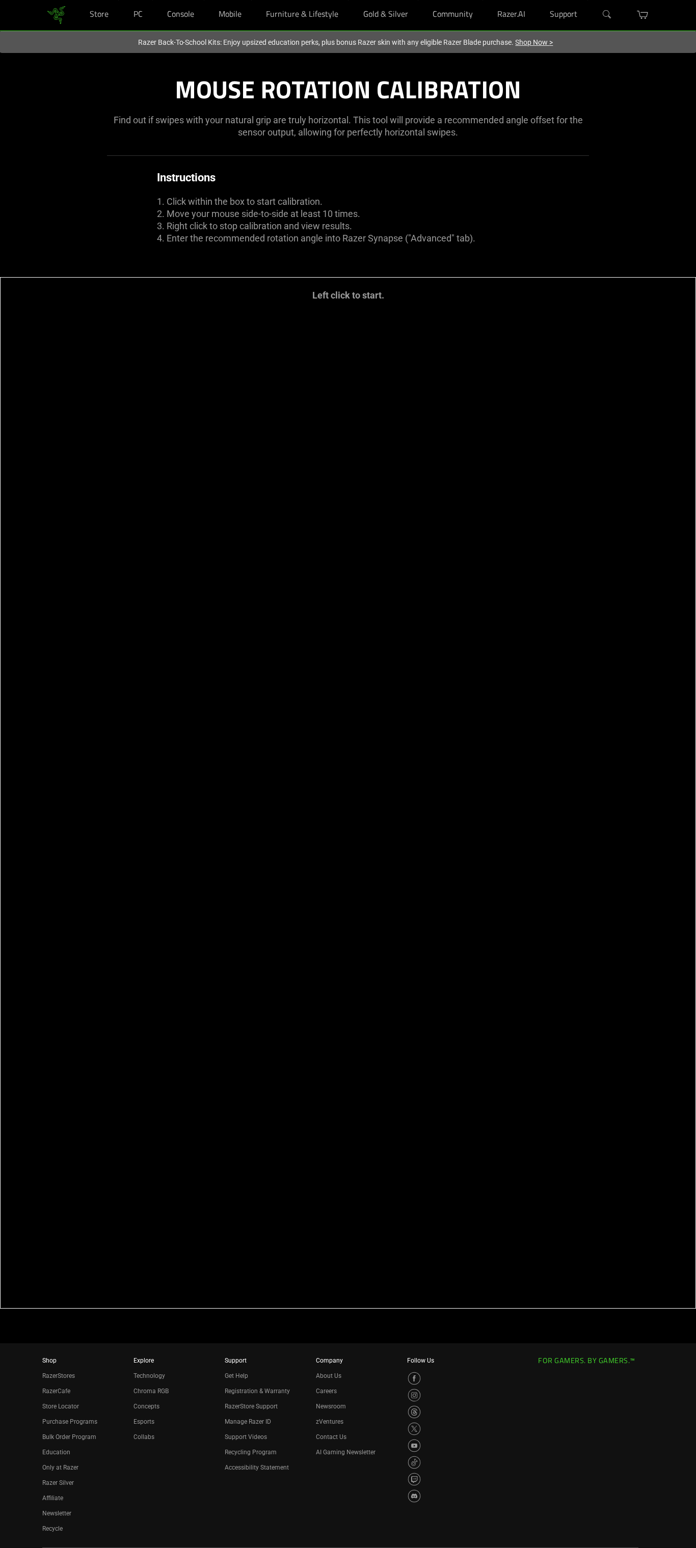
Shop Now (534, 42)
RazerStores (58, 1375)
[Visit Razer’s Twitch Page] (414, 1479)
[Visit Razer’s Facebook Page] (414, 1378)
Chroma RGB (151, 1391)
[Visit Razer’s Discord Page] (414, 1496)
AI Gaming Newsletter (346, 1452)
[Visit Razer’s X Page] (414, 1429)
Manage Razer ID (248, 1421)
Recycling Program (251, 1452)
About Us (328, 1375)
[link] (56, 14)
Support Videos (246, 1437)
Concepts (146, 1406)
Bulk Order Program (69, 1437)
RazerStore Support (251, 1406)
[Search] (607, 15)
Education (56, 1452)
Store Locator (60, 1406)
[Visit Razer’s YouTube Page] (414, 1445)
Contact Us (331, 1437)
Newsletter (56, 1513)
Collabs (143, 1437)
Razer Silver (58, 1482)
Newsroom (331, 1406)
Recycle (52, 1528)
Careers (326, 1391)
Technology (149, 1375)
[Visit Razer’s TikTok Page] (414, 1462)
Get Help (236, 1375)
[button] (643, 15)
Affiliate (52, 1498)
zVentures (329, 1421)
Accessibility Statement (257, 1467)
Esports (143, 1421)
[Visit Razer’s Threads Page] (414, 1412)
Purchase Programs (69, 1421)
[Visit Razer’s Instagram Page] (414, 1395)
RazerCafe (56, 1391)
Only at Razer (60, 1467)
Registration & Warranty (257, 1391)
